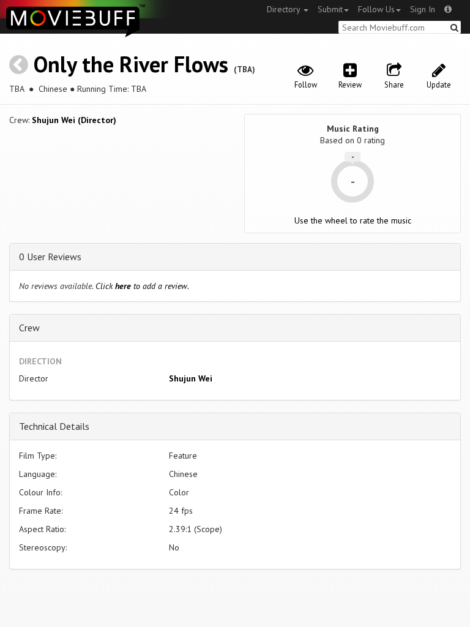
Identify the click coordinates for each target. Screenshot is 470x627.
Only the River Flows (131, 64)
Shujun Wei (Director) (74, 120)
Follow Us (376, 9)
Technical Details (54, 426)
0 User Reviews (50, 256)
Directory (284, 9)
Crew (29, 327)
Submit (330, 9)
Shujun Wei (190, 378)
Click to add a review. (142, 285)
